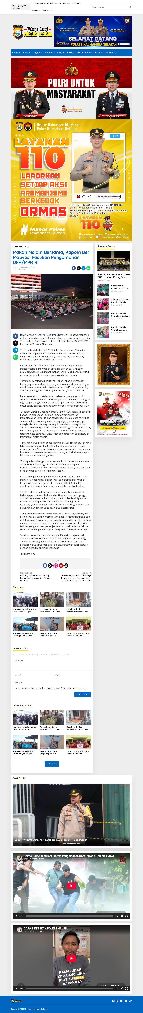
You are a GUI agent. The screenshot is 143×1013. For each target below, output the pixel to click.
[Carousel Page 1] (64, 843)
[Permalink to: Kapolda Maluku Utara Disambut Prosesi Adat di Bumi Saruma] (103, 331)
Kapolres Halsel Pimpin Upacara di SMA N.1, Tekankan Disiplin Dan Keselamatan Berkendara (119, 286)
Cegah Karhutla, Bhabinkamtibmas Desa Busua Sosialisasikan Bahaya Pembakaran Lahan (77, 610)
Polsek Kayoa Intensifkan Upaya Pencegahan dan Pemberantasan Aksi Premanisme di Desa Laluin (76, 577)
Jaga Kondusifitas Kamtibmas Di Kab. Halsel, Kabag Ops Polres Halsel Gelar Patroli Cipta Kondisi (113, 276)
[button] (129, 7)
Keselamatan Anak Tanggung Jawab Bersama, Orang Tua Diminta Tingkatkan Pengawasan (49, 634)
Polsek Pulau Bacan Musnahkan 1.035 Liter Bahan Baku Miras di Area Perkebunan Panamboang (52, 610)
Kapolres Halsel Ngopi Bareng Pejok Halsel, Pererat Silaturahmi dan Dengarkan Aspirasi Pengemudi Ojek (24, 634)
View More (52, 763)
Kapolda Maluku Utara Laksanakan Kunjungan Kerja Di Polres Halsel (120, 314)
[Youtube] (61, 565)
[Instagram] (55, 565)
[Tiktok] (66, 565)
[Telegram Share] (83, 268)
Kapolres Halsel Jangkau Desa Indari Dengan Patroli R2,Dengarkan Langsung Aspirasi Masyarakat (24, 610)
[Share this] (74, 268)
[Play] (16, 916)
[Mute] (122, 916)
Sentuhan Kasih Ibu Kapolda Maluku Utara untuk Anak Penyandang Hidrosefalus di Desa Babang (120, 300)
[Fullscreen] (126, 916)
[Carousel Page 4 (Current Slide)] (74, 843)
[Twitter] (50, 565)
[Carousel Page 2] (68, 843)
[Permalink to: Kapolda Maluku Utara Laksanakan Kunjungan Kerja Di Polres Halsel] (103, 317)
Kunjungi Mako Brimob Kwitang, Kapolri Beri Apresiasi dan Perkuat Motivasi (35, 577)
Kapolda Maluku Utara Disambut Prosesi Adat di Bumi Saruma (118, 328)
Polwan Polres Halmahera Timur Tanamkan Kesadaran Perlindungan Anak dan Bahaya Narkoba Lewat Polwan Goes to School (78, 634)
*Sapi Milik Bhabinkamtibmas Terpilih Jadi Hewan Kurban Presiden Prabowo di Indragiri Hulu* (64, 839)
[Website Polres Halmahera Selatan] (32, 31)
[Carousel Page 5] (78, 843)
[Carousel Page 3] (71, 843)
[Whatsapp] (88, 268)
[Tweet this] (79, 268)
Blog (14, 269)
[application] (71, 886)
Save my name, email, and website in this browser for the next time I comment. (51, 688)
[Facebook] (45, 565)
